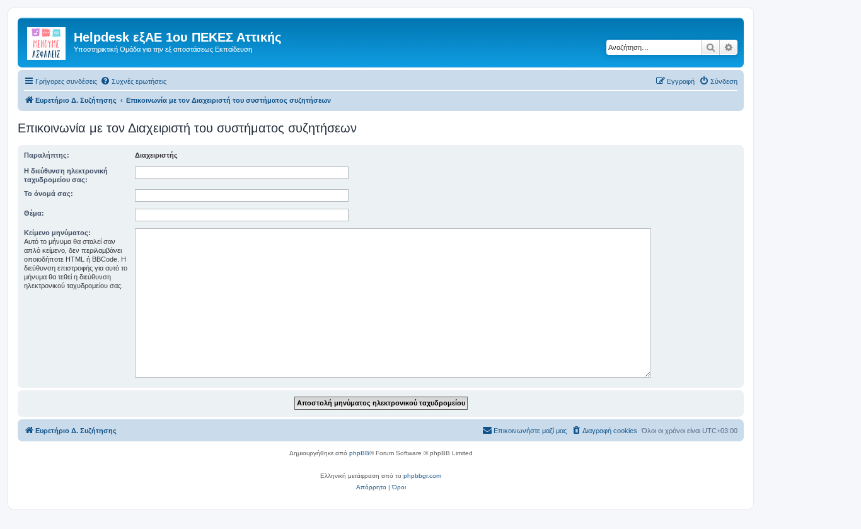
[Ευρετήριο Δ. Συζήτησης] (47, 41)
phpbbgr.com (422, 475)
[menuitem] (133, 81)
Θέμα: (34, 213)
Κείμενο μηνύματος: (57, 232)
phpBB (359, 453)
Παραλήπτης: (46, 155)
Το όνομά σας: (48, 193)
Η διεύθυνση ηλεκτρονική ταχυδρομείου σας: (66, 175)
